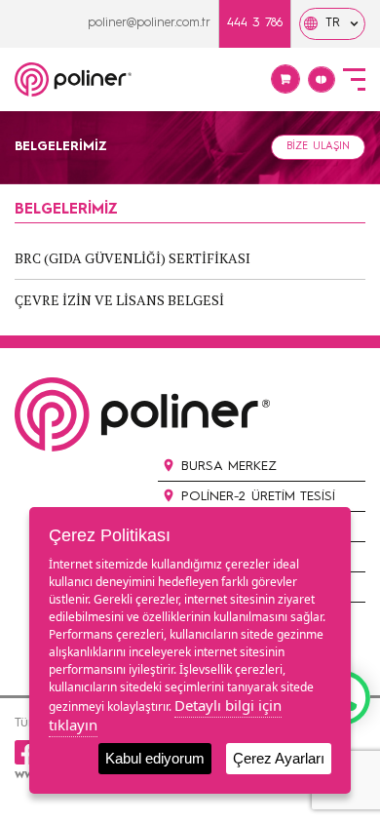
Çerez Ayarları (278, 758)
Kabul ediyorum (155, 758)
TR (332, 23)
